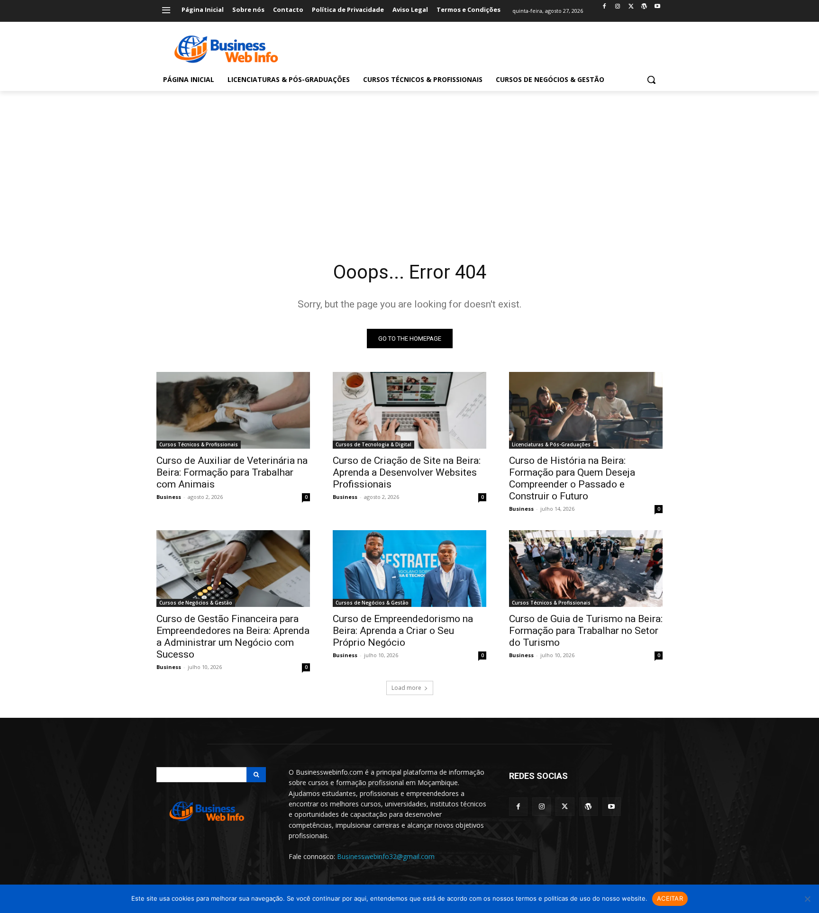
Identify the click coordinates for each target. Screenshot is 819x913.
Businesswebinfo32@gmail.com (386, 856)
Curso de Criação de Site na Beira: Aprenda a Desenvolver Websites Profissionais (407, 472)
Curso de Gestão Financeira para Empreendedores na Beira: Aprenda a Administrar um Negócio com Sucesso (232, 636)
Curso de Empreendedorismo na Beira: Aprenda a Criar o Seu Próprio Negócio (403, 630)
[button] (651, 79)
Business (168, 496)
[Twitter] (631, 6)
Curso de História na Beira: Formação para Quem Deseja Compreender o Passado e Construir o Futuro (572, 478)
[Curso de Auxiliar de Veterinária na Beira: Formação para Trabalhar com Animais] (233, 410)
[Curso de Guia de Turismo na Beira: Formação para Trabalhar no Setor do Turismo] (586, 568)
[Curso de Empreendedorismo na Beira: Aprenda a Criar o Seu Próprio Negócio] (409, 568)
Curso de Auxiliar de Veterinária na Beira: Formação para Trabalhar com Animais (232, 472)
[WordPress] (643, 6)
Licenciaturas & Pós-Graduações (551, 444)
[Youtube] (657, 6)
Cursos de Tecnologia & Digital (373, 444)
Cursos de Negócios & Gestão (195, 602)
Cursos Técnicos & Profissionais (198, 444)
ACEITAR (670, 898)
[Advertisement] (409, 162)
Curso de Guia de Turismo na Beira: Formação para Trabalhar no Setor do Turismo (586, 630)
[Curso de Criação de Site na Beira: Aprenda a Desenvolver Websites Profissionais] (409, 410)
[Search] (256, 774)
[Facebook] (604, 6)
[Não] (807, 899)
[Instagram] (617, 6)
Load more (406, 688)
